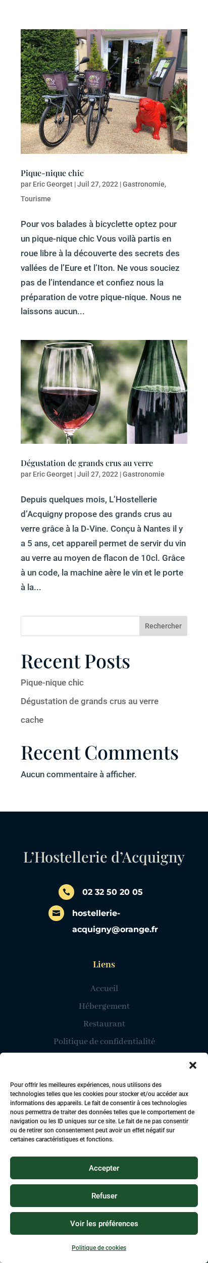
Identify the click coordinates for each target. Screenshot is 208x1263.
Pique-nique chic (52, 172)
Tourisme (36, 199)
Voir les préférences (104, 1223)
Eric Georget (53, 184)
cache (32, 720)
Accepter (104, 1168)
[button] (193, 1065)
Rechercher (163, 626)
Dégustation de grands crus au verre (87, 462)
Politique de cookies (99, 1247)
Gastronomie (144, 184)
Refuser (104, 1195)
